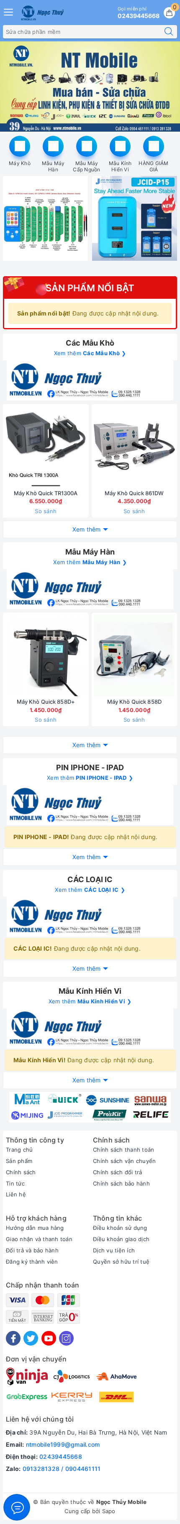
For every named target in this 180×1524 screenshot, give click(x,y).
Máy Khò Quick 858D (134, 701)
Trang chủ (19, 1149)
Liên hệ (16, 1194)
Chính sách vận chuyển (124, 1161)
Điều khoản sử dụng (120, 1227)
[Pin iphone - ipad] (90, 805)
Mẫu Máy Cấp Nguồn (86, 166)
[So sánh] (85, 446)
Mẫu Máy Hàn (53, 166)
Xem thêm (86, 529)
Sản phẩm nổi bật (90, 287)
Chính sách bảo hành (121, 1183)
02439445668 (60, 1456)
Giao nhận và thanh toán (39, 1239)
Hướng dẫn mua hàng (35, 1227)
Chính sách (21, 1172)
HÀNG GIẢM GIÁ (153, 166)
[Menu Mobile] (8, 11)
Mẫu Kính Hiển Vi (120, 166)
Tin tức (15, 1183)
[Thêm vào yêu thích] (24, 446)
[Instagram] (66, 1338)
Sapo (109, 1511)
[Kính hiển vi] (90, 1028)
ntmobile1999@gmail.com (63, 1444)
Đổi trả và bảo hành (32, 1250)
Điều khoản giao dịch (121, 1239)
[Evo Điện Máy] (90, 86)
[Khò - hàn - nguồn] (90, 589)
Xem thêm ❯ (90, 353)
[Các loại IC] (90, 917)
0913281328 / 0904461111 (62, 1468)
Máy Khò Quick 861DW (134, 493)
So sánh (46, 511)
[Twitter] (30, 1338)
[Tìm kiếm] (168, 31)
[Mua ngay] (95, 446)
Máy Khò (20, 163)
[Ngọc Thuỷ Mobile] (90, 1107)
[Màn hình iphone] (90, 380)
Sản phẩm (19, 1161)
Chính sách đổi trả (117, 1172)
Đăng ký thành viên (32, 1261)
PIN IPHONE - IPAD (90, 767)
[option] (90, 86)
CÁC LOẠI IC (90, 879)
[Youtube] (48, 1338)
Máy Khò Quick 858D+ (46, 701)
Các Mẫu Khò (90, 342)
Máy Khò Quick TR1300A (46, 493)
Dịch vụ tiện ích (114, 1250)
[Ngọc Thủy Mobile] (42, 13)
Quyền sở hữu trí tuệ (121, 1261)
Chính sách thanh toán (123, 1149)
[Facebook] (13, 1338)
